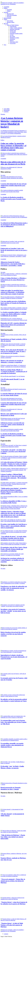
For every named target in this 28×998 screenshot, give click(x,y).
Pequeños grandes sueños (16, 33)
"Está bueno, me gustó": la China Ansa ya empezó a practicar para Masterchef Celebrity (13, 451)
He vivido (12, 36)
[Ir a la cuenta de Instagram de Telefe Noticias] (12, 94)
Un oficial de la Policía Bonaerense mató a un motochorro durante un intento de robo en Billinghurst (14, 224)
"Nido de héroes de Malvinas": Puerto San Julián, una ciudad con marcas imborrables (13, 836)
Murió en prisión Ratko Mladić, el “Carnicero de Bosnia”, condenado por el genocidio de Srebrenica (14, 371)
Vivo (5, 44)
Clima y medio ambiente (16, 28)
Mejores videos (10, 22)
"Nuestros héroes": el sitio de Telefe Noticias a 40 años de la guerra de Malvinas (12, 925)
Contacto (6, 933)
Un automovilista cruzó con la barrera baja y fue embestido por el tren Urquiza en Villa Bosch (13, 722)
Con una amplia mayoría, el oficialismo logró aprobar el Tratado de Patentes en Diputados (13, 303)
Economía (9, 9)
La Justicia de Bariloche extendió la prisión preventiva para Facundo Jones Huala (13, 199)
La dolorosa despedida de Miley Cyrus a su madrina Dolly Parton (13, 502)
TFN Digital (10, 20)
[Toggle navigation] (1, 1)
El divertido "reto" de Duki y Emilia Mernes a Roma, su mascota (12, 767)
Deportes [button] (6, 12)
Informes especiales (15, 29)
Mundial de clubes (14, 37)
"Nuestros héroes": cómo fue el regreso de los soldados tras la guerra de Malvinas (14, 903)
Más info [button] (6, 23)
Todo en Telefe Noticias (13, 25)
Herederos (12, 39)
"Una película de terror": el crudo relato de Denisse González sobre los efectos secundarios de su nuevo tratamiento (13, 538)
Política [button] (5, 8)
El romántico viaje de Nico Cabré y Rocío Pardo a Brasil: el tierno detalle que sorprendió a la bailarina (14, 549)
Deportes (9, 16)
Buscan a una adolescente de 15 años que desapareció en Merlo (14, 414)
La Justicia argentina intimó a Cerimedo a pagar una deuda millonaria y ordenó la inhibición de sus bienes (13, 313)
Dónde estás (13, 30)
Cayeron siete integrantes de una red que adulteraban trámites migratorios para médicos (14, 185)
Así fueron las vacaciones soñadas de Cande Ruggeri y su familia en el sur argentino (12, 560)
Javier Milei (6, 108)
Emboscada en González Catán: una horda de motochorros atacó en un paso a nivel (14, 250)
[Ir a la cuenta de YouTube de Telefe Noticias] (12, 82)
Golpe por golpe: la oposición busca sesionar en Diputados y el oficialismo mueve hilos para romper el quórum (12, 292)
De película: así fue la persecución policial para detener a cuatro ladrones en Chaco (14, 700)
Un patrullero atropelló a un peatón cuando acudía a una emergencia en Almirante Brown (12, 745)
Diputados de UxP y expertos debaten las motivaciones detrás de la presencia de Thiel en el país (14, 324)
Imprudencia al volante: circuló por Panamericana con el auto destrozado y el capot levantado (14, 656)
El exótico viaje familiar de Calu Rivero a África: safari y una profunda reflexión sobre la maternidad (14, 525)
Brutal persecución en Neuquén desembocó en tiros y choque (11, 788)
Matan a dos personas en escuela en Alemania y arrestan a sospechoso (12, 361)
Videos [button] (5, 19)
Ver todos (3, 175)
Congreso (6, 111)
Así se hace (13, 43)
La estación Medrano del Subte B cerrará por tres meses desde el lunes (14, 394)
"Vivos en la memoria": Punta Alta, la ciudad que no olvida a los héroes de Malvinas (13, 880)
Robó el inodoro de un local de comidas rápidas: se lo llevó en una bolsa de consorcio (13, 633)
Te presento (13, 32)
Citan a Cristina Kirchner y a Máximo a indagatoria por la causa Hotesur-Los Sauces (13, 279)
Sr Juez (12, 35)
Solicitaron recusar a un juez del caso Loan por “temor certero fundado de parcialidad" (12, 424)
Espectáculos (13, 26)
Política (8, 11)
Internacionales (7, 18)
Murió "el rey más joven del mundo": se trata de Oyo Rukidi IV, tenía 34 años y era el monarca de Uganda (13, 351)
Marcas (12, 40)
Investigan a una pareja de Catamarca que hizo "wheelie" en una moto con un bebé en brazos (13, 611)
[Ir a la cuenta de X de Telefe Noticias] (12, 70)
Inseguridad (6, 110)
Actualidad (6, 6)
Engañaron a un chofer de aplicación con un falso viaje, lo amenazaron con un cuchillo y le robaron (14, 588)
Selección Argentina (12, 15)
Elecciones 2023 (14, 42)
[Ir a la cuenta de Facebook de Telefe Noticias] (12, 58)
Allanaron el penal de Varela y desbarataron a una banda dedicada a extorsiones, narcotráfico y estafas (13, 263)
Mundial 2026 (10, 13)
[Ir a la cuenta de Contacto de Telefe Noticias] (12, 106)
